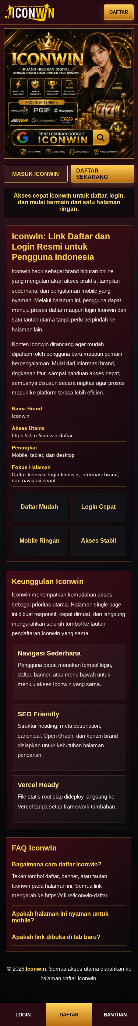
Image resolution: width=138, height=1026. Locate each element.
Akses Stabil (98, 541)
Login (23, 1015)
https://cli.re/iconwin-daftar (42, 435)
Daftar (118, 12)
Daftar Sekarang (92, 173)
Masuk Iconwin (35, 174)
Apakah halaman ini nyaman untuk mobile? (60, 917)
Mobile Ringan (40, 541)
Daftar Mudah (39, 507)
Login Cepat (98, 507)
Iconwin (21, 271)
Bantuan (115, 1015)
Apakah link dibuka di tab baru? (56, 937)
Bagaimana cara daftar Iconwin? (57, 864)
